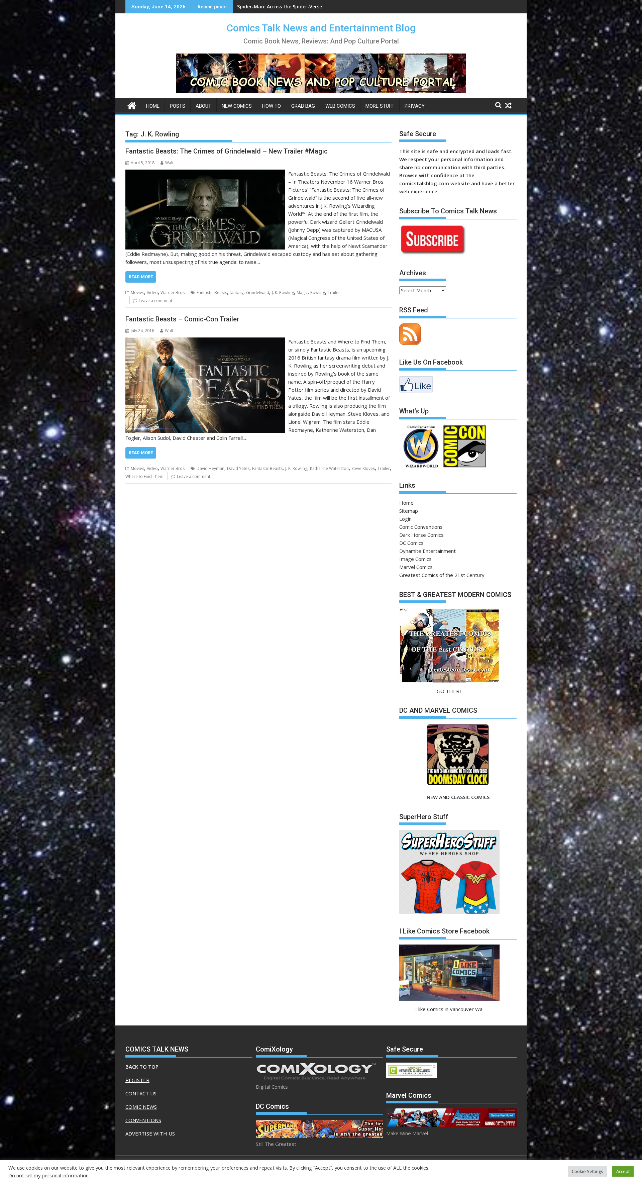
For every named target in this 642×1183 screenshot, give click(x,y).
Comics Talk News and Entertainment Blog (321, 28)
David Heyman (210, 468)
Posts (177, 106)
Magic (302, 292)
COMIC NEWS (141, 1106)
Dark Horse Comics (421, 534)
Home (152, 106)
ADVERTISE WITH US (150, 1133)
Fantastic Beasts (212, 292)
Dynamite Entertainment (427, 551)
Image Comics (415, 559)
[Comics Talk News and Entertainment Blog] (132, 104)
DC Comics (411, 542)
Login (405, 518)
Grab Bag (303, 106)
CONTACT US (140, 1093)
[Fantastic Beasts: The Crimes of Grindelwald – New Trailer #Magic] (205, 173)
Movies (137, 292)
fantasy (236, 292)
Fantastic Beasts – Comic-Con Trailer (182, 319)
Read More (141, 276)
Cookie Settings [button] (587, 1171)
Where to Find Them (144, 476)
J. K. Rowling (283, 292)
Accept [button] (623, 1171)
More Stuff (379, 106)
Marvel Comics (416, 567)
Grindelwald (257, 292)
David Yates (238, 468)
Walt (169, 163)
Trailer (334, 292)
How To (271, 106)
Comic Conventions (421, 526)
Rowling (317, 292)
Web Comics (340, 106)
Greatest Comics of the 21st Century (442, 575)
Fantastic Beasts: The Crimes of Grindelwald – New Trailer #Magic (226, 151)
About (203, 106)
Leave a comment (155, 300)
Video (152, 292)
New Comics (237, 106)
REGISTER (137, 1080)
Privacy (415, 106)
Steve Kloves (363, 468)
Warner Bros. (173, 292)
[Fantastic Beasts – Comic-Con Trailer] (205, 341)
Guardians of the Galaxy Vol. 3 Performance (288, 6)
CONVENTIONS (143, 1120)
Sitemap (408, 510)
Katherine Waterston (329, 468)
